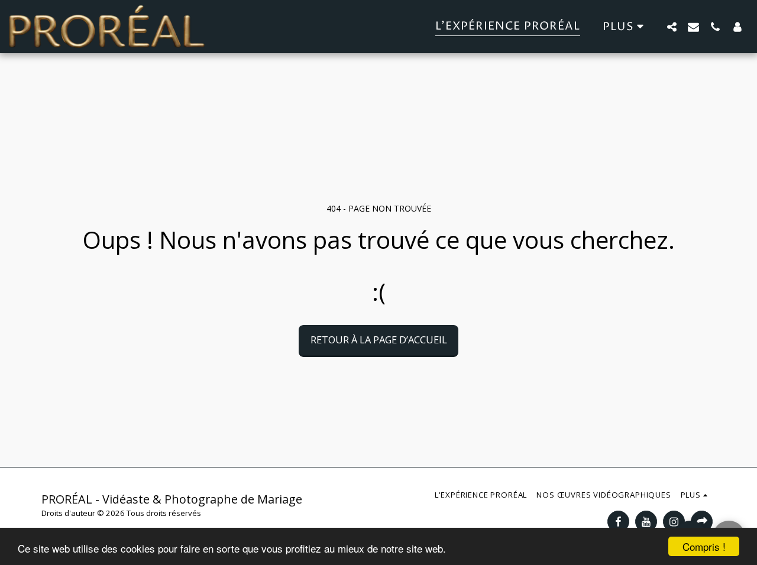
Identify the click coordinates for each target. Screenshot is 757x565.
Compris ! (704, 546)
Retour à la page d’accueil (378, 339)
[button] (671, 27)
